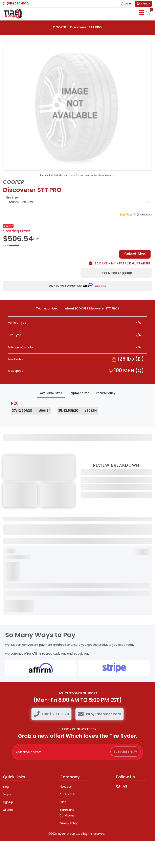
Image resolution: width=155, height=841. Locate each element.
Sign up (8, 802)
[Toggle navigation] (141, 13)
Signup (145, 3)
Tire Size (11, 197)
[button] (148, 12)
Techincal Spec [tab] (47, 308)
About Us (65, 787)
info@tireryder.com (103, 713)
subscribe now (125, 752)
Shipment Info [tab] (79, 393)
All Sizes (8, 810)
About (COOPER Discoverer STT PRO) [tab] (92, 308)
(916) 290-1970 (55, 713)
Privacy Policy (69, 823)
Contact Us (67, 794)
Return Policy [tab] (105, 393)
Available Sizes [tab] (51, 393)
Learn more (100, 286)
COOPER (59, 27)
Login (127, 3)
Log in (7, 794)
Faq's (63, 802)
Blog (6, 787)
